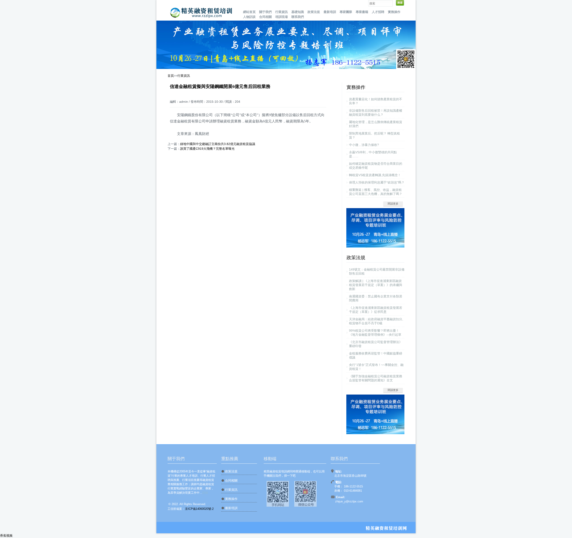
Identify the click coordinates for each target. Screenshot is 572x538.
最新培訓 (330, 12)
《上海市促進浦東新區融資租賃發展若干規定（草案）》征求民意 (375, 310)
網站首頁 (249, 12)
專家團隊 (346, 12)
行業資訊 (281, 12)
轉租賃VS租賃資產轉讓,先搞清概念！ (375, 175)
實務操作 (394, 12)
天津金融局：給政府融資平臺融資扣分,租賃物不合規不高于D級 (376, 321)
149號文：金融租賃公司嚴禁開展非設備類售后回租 (376, 271)
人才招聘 (378, 12)
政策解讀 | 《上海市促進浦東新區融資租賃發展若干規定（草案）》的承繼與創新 (375, 285)
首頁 (171, 75)
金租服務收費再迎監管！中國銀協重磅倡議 (375, 355)
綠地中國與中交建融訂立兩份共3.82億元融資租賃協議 (217, 144)
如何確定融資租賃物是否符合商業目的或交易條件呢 (375, 165)
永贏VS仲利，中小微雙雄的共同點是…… (373, 154)
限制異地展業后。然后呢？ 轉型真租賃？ (374, 135)
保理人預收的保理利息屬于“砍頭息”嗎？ (376, 182)
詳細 (205, 492)
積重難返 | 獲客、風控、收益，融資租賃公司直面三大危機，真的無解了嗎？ (375, 192)
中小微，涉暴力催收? (364, 145)
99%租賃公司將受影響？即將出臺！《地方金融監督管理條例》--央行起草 (375, 332)
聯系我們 (297, 17)
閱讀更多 (393, 203)
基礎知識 (297, 12)
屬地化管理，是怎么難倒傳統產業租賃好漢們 (375, 124)
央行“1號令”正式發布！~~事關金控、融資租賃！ (376, 367)
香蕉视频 (6, 535)
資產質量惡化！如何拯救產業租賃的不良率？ (375, 101)
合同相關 (265, 17)
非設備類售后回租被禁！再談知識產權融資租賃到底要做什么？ (375, 112)
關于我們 (265, 12)
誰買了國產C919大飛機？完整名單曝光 (207, 148)
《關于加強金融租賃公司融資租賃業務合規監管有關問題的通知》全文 (375, 378)
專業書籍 (362, 12)
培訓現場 (281, 17)
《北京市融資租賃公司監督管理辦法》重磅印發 (375, 344)
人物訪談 (249, 17)
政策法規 (313, 12)
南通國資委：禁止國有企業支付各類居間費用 (375, 298)
